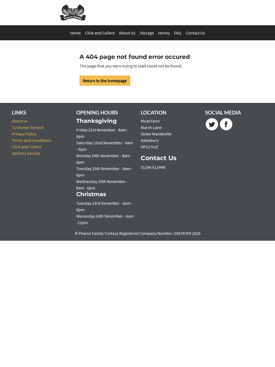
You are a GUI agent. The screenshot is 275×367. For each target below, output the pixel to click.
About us (20, 121)
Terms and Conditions (32, 140)
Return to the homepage (105, 80)
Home (75, 32)
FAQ (177, 32)
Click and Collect (100, 32)
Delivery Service (26, 153)
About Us (127, 32)
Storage (147, 32)
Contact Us (195, 32)
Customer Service (28, 127)
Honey (164, 32)
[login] (73, 12)
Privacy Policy (24, 133)
